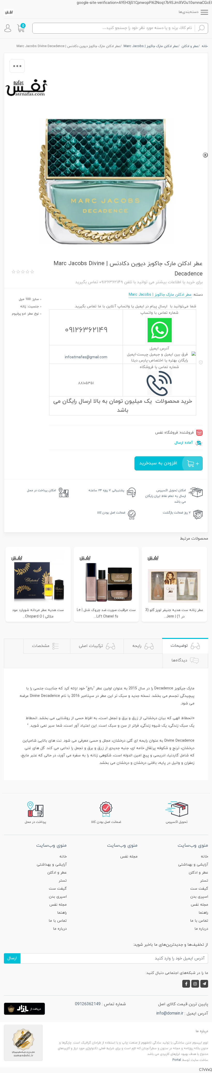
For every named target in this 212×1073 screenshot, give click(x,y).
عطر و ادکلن (198, 872)
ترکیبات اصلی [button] (91, 646)
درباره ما (201, 929)
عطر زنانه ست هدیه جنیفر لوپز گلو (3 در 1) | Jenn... (174, 613)
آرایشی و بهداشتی (193, 864)
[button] (21, 28)
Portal (176, 1060)
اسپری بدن (199, 896)
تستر (204, 880)
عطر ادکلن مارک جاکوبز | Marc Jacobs (160, 294)
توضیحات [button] (180, 646)
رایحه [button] (137, 646)
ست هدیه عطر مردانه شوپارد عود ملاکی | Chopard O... (38, 613)
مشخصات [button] (41, 646)
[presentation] (205, 155)
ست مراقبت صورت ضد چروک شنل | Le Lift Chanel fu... (106, 613)
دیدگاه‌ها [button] (179, 660)
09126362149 (88, 1004)
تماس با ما (199, 920)
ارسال (12, 958)
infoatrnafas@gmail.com (86, 357)
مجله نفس (199, 904)
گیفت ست (199, 888)
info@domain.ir (169, 1013)
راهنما (203, 912)
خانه (204, 856)
